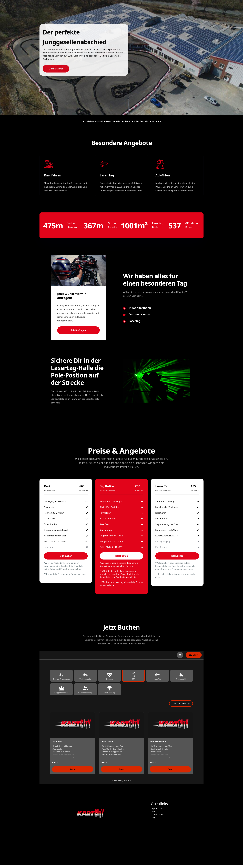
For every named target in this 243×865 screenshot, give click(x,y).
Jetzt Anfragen (78, 330)
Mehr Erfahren (55, 68)
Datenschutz (157, 814)
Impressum (156, 808)
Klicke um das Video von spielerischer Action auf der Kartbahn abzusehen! (124, 121)
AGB (153, 811)
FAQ (153, 817)
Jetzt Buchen (66, 555)
